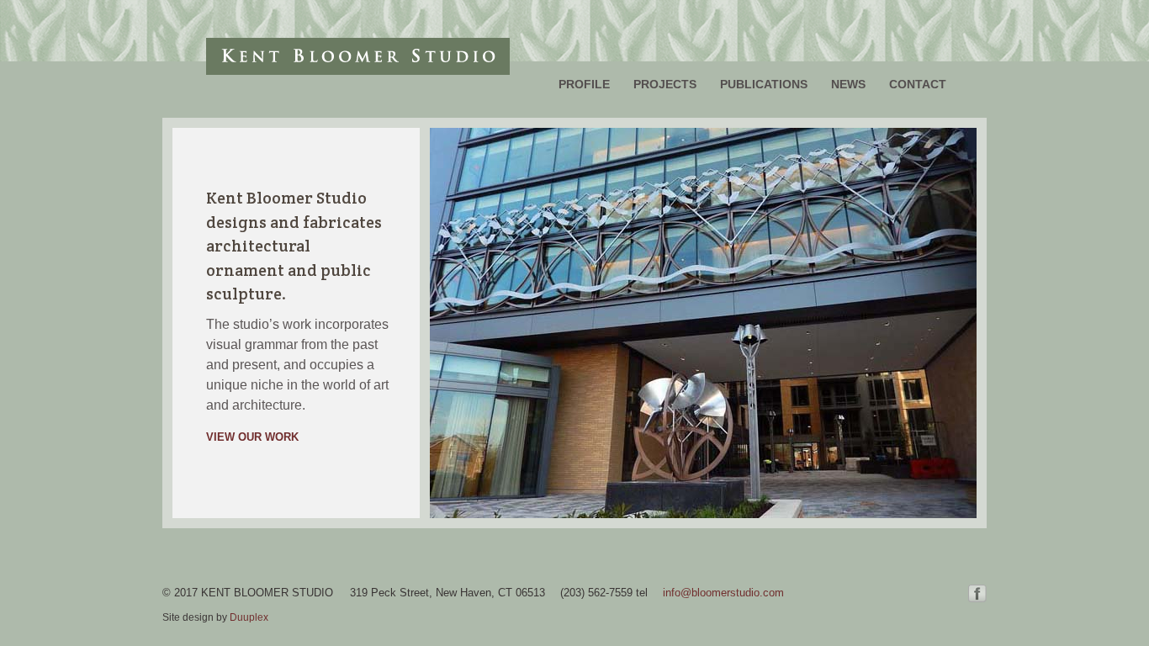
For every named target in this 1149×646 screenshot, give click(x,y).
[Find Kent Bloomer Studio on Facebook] (977, 598)
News (848, 84)
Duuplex (249, 617)
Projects (664, 84)
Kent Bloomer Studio (358, 56)
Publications (763, 84)
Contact (917, 84)
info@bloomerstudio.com (723, 592)
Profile (584, 84)
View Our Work (252, 437)
